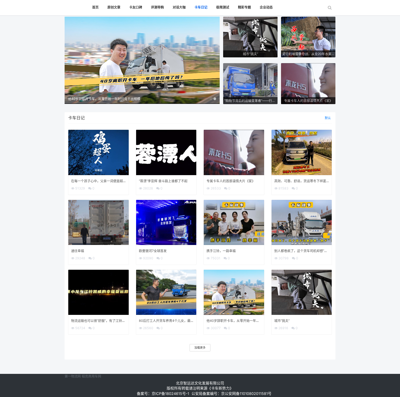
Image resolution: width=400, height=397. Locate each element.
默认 (328, 118)
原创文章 (113, 7)
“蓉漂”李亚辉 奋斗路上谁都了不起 (163, 181)
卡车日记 (200, 7)
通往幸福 (77, 251)
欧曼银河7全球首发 (153, 251)
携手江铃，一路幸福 (221, 251)
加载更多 (200, 347)
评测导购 (157, 7)
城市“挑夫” (282, 321)
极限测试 (222, 7)
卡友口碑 (135, 7)
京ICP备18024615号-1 (170, 393)
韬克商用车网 (91, 376)
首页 (95, 7)
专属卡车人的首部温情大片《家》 (230, 181)
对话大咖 (179, 7)
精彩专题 (244, 7)
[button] (76, 60)
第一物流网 (73, 376)
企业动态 (266, 7)
